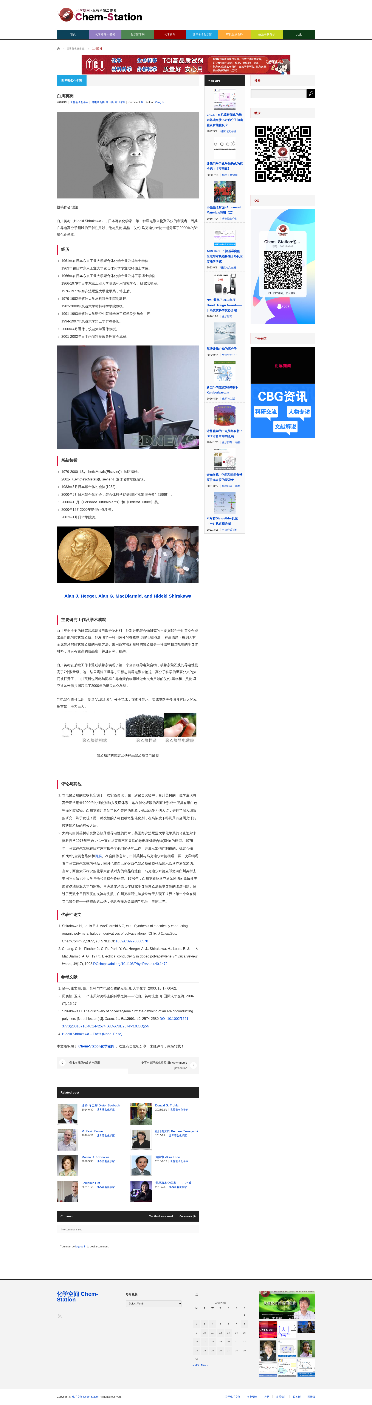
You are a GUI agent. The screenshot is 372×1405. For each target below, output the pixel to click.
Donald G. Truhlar (167, 1105)
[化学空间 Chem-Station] (100, 14)
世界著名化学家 (202, 34)
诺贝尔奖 (120, 102)
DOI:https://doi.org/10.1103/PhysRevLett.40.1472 (130, 964)
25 (212, 1350)
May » (204, 1365)
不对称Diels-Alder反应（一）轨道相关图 (222, 521)
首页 (73, 34)
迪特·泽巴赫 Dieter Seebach (101, 1105)
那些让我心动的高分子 (222, 348)
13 (228, 1332)
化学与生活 (228, 398)
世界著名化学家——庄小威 (173, 1183)
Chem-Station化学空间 (96, 1046)
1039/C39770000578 (132, 941)
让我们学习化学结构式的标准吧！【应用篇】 (225, 166)
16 (196, 1341)
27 (228, 1350)
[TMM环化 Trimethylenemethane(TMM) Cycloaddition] (287, 1329)
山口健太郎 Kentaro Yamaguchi (176, 1131)
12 (220, 1332)
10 (204, 1332)
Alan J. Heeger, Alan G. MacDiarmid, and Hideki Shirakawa (127, 595)
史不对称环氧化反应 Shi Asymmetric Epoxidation (164, 1065)
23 (196, 1350)
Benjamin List (91, 1183)
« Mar (195, 1365)
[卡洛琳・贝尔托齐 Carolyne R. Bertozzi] (268, 1351)
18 (212, 1341)
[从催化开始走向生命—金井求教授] (287, 1305)
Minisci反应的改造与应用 (84, 1062)
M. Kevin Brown (92, 1131)
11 (212, 1332)
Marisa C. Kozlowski (95, 1157)
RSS (59, 1315)
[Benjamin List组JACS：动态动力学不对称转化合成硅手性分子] (306, 1368)
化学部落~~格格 (105, 34)
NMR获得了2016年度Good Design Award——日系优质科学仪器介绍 (224, 305)
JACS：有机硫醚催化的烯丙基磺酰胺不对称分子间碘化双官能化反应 (225, 120)
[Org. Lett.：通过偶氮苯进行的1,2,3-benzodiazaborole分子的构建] (268, 1368)
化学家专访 (138, 34)
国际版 (311, 1396)
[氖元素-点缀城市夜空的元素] (268, 1329)
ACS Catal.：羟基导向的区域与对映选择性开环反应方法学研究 (225, 256)
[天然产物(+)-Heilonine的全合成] (287, 1368)
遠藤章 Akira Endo (167, 1157)
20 (228, 1341)
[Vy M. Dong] (306, 1327)
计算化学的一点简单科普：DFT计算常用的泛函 (225, 433)
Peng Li (159, 102)
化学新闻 (169, 34)
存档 (266, 1396)
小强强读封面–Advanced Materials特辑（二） (224, 210)
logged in (80, 1246)
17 (204, 1341)
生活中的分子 (266, 34)
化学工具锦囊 (229, 175)
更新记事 (252, 1396)
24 (204, 1350)
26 (220, 1350)
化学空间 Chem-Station (77, 1297)
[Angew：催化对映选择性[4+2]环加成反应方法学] (287, 1348)
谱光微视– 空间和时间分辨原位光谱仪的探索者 (224, 477)
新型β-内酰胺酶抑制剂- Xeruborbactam (222, 390)
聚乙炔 (110, 102)
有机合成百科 (234, 34)
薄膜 (98, 856)
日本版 (297, 1396)
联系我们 (281, 1396)
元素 (299, 34)
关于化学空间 (232, 1396)
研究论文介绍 (228, 131)
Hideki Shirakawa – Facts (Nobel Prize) (92, 1034)
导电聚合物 (98, 102)
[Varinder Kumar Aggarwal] (306, 1348)
